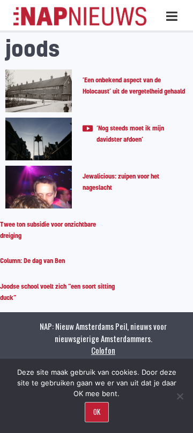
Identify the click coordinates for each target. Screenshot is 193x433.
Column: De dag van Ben (32, 261)
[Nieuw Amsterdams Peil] (79, 23)
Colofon (103, 350)
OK (96, 411)
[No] (179, 396)
